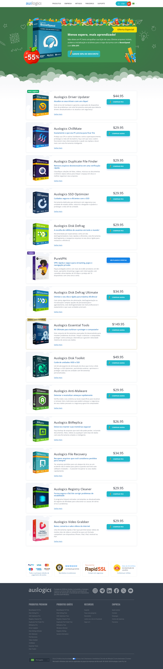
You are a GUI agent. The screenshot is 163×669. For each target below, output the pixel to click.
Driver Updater (33, 628)
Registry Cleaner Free (63, 619)
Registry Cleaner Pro (35, 619)
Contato (114, 613)
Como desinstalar (119, 658)
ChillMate (32, 643)
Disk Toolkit (32, 649)
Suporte (101, 3)
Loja (123, 3)
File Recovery (33, 637)
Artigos (78, 3)
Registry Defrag (61, 631)
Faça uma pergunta (90, 613)
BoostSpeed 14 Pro (35, 610)
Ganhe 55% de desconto (85, 54)
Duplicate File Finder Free (64, 622)
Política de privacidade (64, 658)
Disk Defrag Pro (34, 613)
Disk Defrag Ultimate (35, 631)
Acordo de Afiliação (107, 658)
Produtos (56, 3)
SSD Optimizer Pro (34, 616)
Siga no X (87, 622)
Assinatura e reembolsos (92, 658)
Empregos (115, 616)
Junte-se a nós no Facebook (93, 619)
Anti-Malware (33, 634)
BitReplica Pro (33, 625)
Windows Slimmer (62, 628)
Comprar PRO (118, 102)
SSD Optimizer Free (63, 616)
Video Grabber (33, 640)
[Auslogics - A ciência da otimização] (33, 4)
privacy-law (80, 658)
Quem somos (116, 610)
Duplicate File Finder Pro (36, 622)
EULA (54, 658)
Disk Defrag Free (62, 613)
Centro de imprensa (118, 619)
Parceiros (89, 3)
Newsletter (87, 616)
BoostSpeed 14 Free (63, 610)
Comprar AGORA (118, 133)
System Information (63, 634)
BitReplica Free (61, 625)
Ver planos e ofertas (118, 260)
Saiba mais (58, 114)
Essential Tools (33, 646)
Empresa (68, 3)
